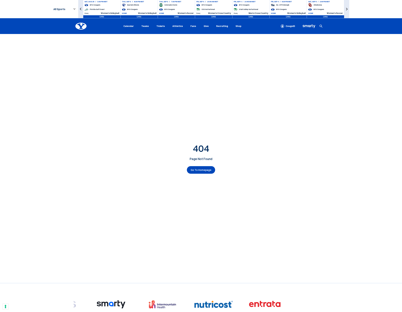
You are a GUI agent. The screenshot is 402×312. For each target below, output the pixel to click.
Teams (145, 26)
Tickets (160, 26)
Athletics (177, 26)
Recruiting (222, 26)
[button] (80, 9)
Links (102, 16)
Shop (238, 26)
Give (206, 26)
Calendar (128, 26)
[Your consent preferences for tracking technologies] (5, 306)
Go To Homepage (201, 169)
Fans (193, 26)
